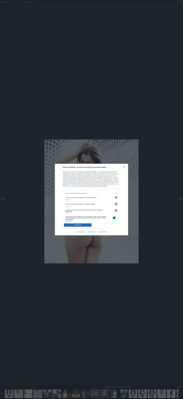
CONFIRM (77, 225)
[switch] (115, 197)
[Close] (124, 167)
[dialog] (91, 199)
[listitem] (91, 193)
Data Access (91, 232)
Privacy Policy (102, 232)
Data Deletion (81, 232)
